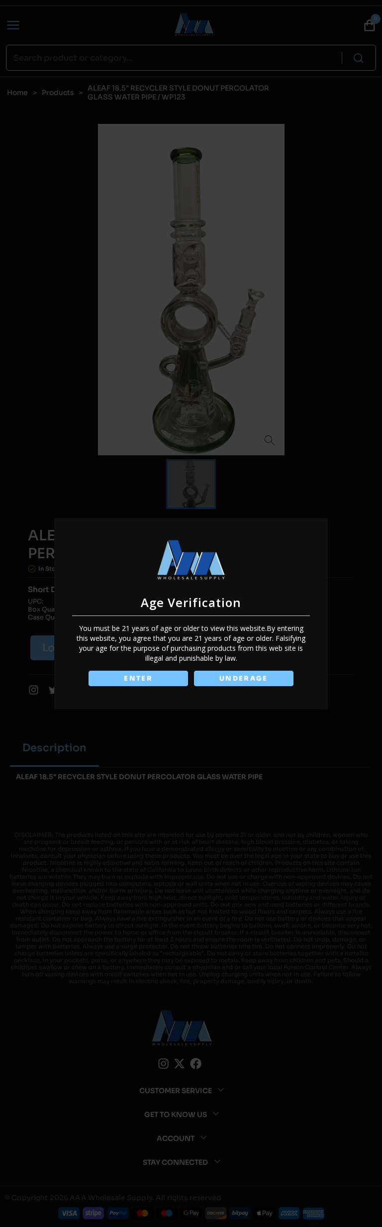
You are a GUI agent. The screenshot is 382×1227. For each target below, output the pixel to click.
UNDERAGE (243, 678)
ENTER (138, 678)
